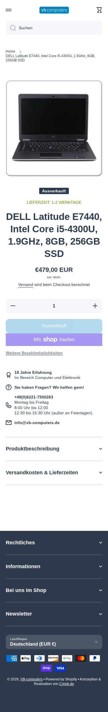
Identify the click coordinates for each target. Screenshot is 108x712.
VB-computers (31, 679)
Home (10, 51)
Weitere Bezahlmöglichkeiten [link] (34, 353)
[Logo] (54, 10)
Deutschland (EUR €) (33, 644)
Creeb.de (66, 684)
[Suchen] (11, 28)
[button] (99, 10)
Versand (25, 284)
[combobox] (54, 28)
